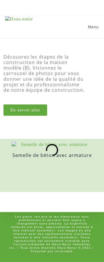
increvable (64, 251)
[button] (6, 161)
